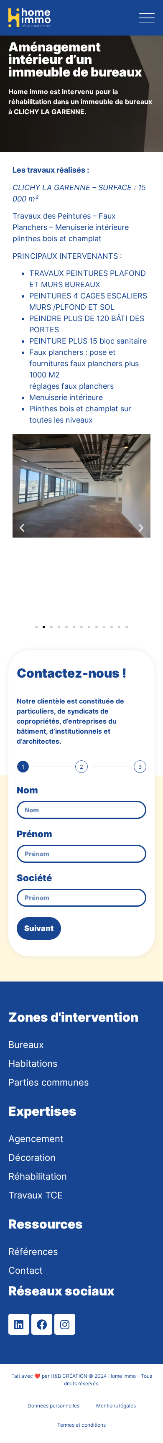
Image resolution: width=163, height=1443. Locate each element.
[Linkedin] (18, 1324)
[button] (22, 527)
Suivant (38, 928)
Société (34, 878)
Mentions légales (116, 1405)
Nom (27, 790)
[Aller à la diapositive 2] (44, 627)
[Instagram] (64, 1324)
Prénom (34, 834)
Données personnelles (53, 1405)
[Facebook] (41, 1324)
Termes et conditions (81, 1425)
